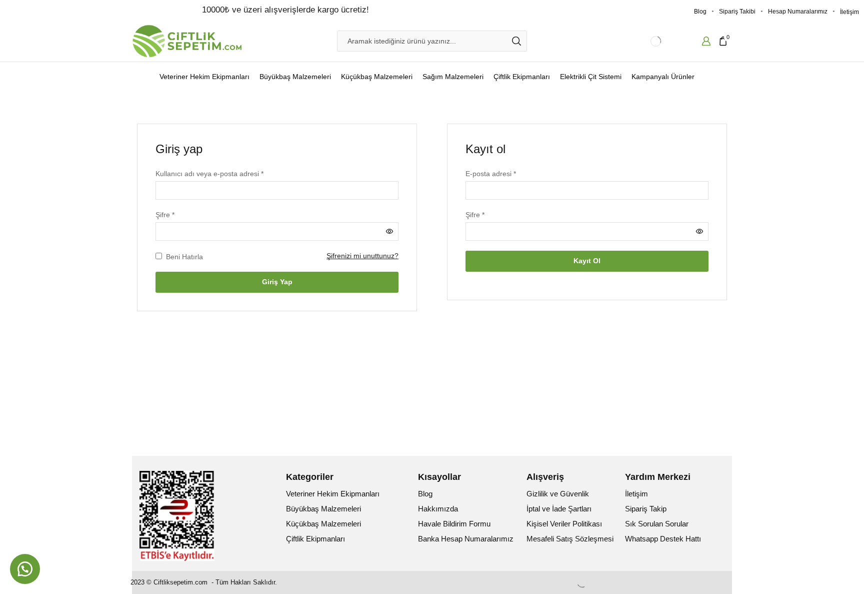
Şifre (165, 214)
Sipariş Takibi (737, 11)
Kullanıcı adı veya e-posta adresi (210, 173)
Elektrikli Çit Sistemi (591, 77)
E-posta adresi (491, 173)
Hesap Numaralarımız (798, 11)
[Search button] (516, 41)
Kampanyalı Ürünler (663, 77)
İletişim (849, 12)
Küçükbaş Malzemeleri (376, 77)
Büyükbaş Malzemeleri (295, 77)
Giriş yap (277, 282)
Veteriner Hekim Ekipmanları (205, 77)
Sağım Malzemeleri (453, 77)
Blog (700, 11)
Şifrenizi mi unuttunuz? (362, 256)
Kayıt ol (587, 261)
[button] (25, 569)
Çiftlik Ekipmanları (522, 77)
